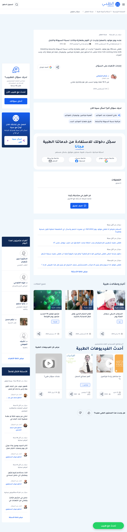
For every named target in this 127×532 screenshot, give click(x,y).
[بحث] (16, 4)
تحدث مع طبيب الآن (16, 92)
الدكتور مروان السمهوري (14, 457)
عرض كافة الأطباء (16, 358)
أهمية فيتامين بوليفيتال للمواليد (78, 115)
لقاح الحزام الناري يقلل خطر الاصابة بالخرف (81, 315)
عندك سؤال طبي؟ (52, 376)
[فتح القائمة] (123, 4)
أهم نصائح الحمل (82, 376)
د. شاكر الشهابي (102, 76)
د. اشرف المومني (23, 343)
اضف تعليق (77, 205)
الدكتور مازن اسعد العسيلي (16, 428)
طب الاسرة (12, 323)
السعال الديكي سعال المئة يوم (113, 315)
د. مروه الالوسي (20, 282)
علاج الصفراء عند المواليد (106, 115)
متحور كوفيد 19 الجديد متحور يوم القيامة (49, 315)
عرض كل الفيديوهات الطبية (47, 347)
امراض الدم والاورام (20, 286)
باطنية (25, 347)
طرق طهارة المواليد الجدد (80, 121)
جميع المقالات (40, 284)
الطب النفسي (22, 265)
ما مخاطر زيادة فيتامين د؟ (111, 377)
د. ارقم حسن (10, 319)
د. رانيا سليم (21, 303)
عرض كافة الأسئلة (79, 271)
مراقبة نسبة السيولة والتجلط (107, 121)
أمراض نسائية (22, 440)
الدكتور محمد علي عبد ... (14, 397)
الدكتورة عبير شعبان (21, 260)
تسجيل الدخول (7, 4)
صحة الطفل (89, 11)
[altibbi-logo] (111, 4)
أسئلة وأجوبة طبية (104, 11)
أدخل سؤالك (16, 101)
